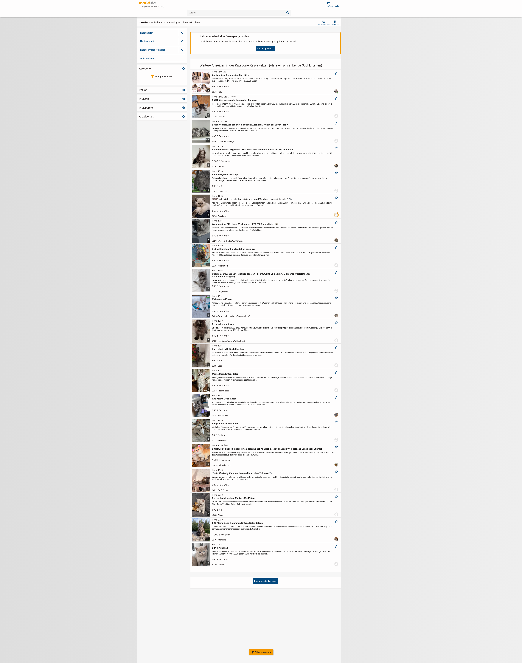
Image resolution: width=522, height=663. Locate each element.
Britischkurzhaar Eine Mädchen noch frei (233, 249)
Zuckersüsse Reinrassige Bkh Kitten (231, 75)
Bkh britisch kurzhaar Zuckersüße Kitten (233, 498)
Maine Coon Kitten (222, 299)
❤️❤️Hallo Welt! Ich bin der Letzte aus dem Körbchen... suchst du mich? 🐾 (252, 199)
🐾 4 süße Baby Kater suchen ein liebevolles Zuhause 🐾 (242, 473)
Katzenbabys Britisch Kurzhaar (228, 349)
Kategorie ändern (163, 76)
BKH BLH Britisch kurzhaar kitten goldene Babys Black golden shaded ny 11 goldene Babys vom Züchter (267, 448)
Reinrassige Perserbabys (225, 174)
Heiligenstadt (147, 41)
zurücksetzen (147, 58)
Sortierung (335, 24)
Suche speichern (324, 24)
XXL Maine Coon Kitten (224, 398)
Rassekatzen (146, 32)
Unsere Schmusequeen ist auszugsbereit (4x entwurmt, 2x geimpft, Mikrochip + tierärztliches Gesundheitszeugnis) (261, 275)
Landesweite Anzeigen (265, 581)
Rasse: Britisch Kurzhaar (152, 49)
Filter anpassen (263, 652)
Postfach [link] (329, 6)
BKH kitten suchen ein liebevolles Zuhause (234, 100)
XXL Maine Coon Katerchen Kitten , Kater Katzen (237, 523)
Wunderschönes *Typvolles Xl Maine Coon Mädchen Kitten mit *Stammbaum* (253, 149)
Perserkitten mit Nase (223, 324)
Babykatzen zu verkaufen (225, 423)
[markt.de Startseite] (147, 2)
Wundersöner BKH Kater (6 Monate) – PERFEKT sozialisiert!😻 (245, 224)
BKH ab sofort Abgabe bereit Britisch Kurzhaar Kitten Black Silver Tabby (250, 124)
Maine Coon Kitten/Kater (225, 374)
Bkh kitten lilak (220, 547)
